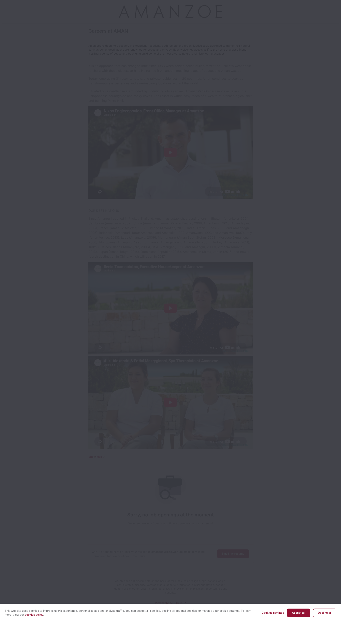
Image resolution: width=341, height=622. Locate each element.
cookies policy (34, 614)
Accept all (298, 612)
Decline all (325, 612)
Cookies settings (273, 612)
